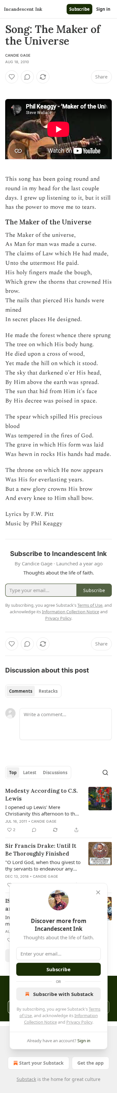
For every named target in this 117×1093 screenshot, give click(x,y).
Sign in (103, 9)
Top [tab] (13, 772)
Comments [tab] (20, 691)
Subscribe (79, 9)
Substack (26, 1079)
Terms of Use (89, 605)
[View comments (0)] (27, 76)
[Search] (105, 772)
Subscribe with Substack (63, 994)
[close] (98, 892)
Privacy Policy (79, 1022)
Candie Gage (18, 55)
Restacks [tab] (48, 691)
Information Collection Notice (70, 612)
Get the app (90, 1063)
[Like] (11, 76)
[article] (58, 810)
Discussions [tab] (55, 772)
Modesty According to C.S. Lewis (41, 794)
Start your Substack (41, 1063)
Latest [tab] (29, 772)
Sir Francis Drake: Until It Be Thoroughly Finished (40, 849)
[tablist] (33, 691)
